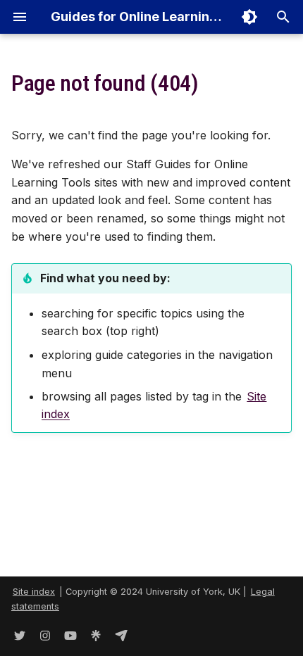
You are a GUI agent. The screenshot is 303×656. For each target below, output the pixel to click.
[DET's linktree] (96, 633)
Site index (34, 591)
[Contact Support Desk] (121, 633)
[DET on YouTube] (70, 633)
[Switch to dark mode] (249, 17)
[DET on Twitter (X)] (19, 633)
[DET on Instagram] (45, 633)
